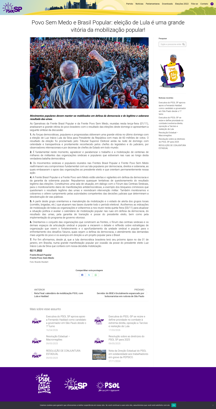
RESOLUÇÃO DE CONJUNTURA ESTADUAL (63, 352)
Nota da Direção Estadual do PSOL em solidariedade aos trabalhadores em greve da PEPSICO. (128, 354)
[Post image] (37, 320)
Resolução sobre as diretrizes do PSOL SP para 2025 (126, 338)
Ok (174, 405)
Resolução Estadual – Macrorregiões (58, 338)
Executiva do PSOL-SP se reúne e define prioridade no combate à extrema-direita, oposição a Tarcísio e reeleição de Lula (128, 321)
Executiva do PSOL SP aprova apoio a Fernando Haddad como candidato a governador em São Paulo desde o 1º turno (66, 321)
